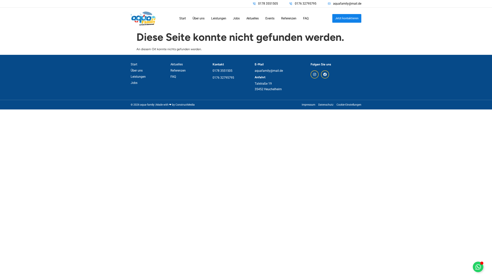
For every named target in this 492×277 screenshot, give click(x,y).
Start (182, 18)
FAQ (306, 18)
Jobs (236, 18)
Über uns (198, 18)
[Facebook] (325, 74)
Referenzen (288, 18)
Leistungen (218, 18)
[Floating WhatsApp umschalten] (478, 267)
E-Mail (259, 64)
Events (269, 18)
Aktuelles (252, 18)
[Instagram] (315, 74)
